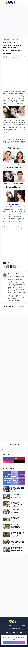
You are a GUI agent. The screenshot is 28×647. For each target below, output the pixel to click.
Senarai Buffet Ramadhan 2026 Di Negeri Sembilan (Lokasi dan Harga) (18, 526)
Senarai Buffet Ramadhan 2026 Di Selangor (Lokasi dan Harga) (17, 503)
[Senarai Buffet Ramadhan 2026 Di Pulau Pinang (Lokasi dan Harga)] (6, 511)
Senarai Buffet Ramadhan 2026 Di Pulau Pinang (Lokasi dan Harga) (18, 511)
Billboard (5, 226)
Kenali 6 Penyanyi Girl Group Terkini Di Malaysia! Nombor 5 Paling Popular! (17, 549)
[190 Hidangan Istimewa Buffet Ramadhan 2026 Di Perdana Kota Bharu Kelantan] (6, 541)
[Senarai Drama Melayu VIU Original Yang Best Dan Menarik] (6, 489)
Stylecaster (22, 228)
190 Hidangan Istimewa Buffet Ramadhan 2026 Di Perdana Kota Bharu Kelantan (17, 541)
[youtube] (14, 632)
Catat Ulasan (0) (14, 444)
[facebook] (7, 632)
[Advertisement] (14, 21)
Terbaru (4, 450)
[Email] (14, 266)
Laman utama (6, 39)
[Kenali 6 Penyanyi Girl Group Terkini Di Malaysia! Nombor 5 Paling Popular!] (6, 549)
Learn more (12, 639)
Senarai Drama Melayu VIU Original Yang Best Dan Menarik (17, 488)
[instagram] (17, 632)
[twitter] (19, 461)
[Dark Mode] (22, 2)
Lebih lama (23, 450)
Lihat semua (21, 306)
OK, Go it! (14, 642)
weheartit (16, 226)
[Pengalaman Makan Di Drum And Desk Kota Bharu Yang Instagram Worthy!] (6, 534)
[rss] (21, 632)
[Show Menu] (2, 2)
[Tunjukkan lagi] (17, 266)
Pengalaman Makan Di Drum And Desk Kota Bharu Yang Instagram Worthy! (17, 534)
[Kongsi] (24, 57)
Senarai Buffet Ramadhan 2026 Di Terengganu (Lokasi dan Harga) (18, 519)
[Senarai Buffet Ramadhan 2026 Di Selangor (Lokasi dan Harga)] (6, 504)
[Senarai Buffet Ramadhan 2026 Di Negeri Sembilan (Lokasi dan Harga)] (6, 526)
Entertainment (15, 39)
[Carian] (26, 2)
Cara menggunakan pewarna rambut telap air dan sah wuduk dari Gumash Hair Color (17, 496)
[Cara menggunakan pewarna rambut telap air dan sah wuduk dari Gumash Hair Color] (6, 496)
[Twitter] (11, 266)
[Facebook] (7, 266)
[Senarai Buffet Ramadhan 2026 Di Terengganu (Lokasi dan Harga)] (6, 519)
